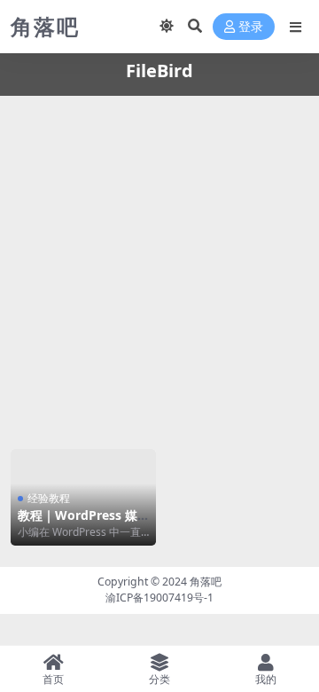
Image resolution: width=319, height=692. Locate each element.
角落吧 (206, 581)
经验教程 (48, 498)
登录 (250, 27)
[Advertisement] (159, 269)
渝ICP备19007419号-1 (159, 597)
